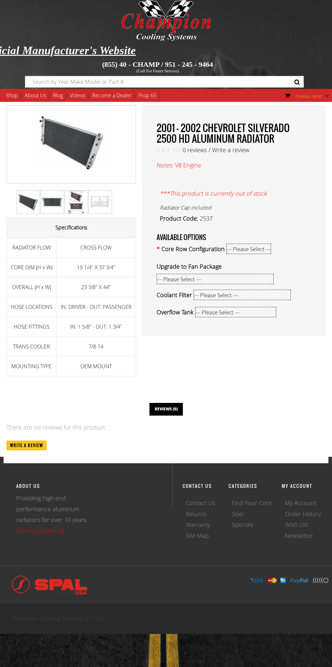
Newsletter (299, 536)
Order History (303, 514)
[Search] (297, 83)
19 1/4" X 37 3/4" (96, 267)
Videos (77, 95)
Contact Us (200, 503)
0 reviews (195, 150)
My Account (300, 503)
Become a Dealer (112, 95)
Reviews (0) (166, 409)
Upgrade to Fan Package (189, 266)
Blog (58, 95)
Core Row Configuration (193, 249)
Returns (196, 514)
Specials (242, 524)
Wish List (296, 524)
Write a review (230, 150)
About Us (35, 95)
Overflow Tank (175, 312)
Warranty (198, 524)
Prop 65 (147, 95)
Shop (12, 95)
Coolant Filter (174, 295)
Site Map (197, 536)
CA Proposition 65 (40, 531)
